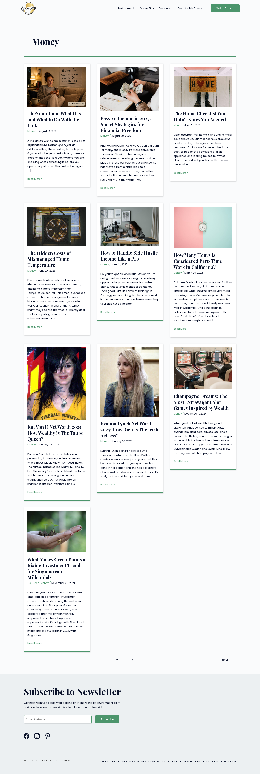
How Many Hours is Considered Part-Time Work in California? (198, 261)
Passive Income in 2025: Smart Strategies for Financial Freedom (125, 124)
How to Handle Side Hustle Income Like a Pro (129, 256)
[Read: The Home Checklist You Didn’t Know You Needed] (203, 86)
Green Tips (147, 8)
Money (31, 131)
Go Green (33, 583)
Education (228, 761)
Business (128, 761)
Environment (126, 8)
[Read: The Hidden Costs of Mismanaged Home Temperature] (56, 226)
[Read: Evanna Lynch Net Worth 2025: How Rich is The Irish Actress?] (129, 382)
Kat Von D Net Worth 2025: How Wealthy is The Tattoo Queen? (55, 433)
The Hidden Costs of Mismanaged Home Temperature (49, 259)
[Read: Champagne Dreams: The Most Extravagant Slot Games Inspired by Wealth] (203, 368)
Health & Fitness (207, 761)
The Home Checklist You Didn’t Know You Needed (200, 116)
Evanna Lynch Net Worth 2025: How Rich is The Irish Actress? (129, 430)
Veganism (165, 8)
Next (227, 660)
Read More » (34, 179)
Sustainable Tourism (191, 8)
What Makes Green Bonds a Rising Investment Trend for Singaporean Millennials (56, 568)
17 (132, 660)
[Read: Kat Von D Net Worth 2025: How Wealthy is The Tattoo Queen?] (56, 383)
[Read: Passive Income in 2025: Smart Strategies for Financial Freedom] (129, 89)
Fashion (154, 761)
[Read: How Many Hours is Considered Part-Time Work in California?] (203, 227)
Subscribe (107, 719)
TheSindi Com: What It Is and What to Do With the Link (54, 119)
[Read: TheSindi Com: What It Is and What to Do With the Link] (56, 86)
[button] (225, 8)
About (104, 761)
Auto (165, 761)
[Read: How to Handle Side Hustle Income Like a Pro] (129, 226)
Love (174, 761)
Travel (115, 761)
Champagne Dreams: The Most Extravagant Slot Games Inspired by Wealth (201, 402)
